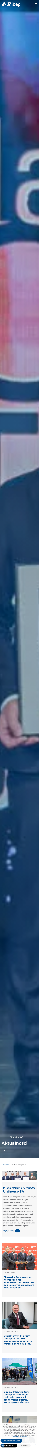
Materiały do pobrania (19, 1165)
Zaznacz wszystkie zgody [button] (11, 1441)
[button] (36, 4)
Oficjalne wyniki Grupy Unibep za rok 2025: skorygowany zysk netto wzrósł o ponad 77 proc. (18, 1340)
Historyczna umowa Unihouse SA (19, 1189)
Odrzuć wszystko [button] (8, 1445)
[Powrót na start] (11, 4)
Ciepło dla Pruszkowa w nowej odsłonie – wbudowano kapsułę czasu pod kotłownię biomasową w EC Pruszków (19, 1282)
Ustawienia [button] (24, 1445)
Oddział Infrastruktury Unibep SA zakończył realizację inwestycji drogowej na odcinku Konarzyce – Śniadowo (17, 1397)
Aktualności (6, 1165)
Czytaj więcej (8, 1231)
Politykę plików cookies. (19, 1436)
